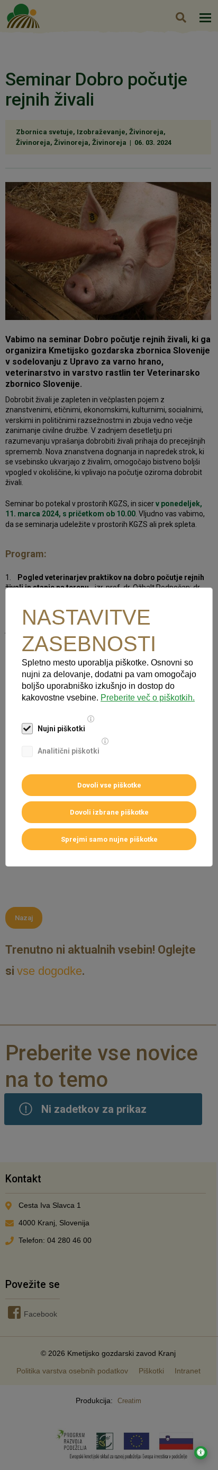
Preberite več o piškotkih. (148, 697)
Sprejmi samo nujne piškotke (109, 839)
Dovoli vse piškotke (109, 785)
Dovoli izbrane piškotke (109, 812)
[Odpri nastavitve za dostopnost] (200, 1452)
